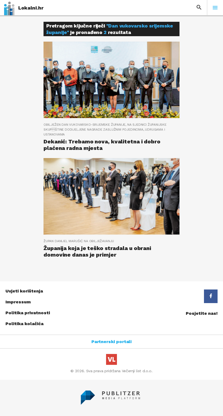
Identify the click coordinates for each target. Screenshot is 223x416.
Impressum (18, 301)
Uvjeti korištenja (24, 291)
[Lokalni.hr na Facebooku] (211, 296)
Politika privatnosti (27, 312)
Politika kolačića (24, 323)
